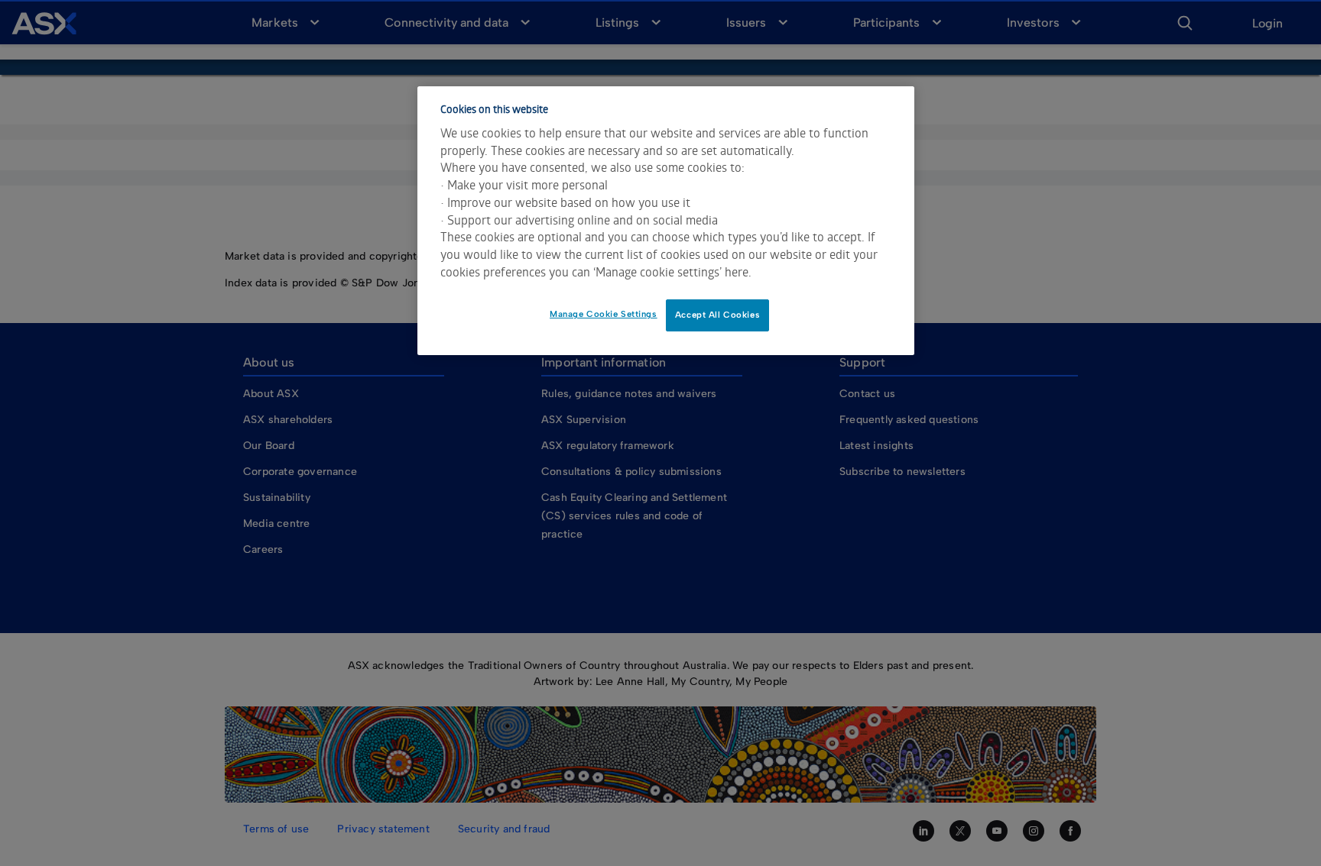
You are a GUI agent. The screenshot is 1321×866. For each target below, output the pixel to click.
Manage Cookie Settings (603, 314)
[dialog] (665, 220)
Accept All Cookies (717, 314)
